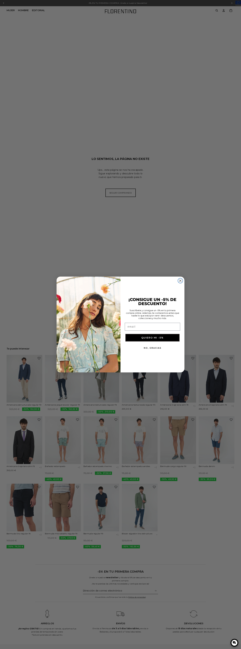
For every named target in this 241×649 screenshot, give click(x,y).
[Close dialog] (180, 280)
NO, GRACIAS (152, 348)
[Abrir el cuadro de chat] (234, 643)
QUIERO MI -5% (152, 337)
